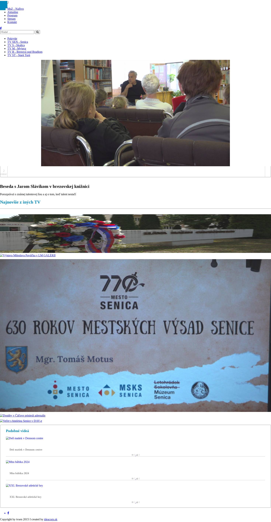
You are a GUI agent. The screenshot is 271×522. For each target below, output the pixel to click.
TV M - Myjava (16, 48)
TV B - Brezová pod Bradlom (24, 51)
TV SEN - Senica (17, 41)
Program (12, 15)
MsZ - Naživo (15, 8)
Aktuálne (12, 12)
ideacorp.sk (50, 519)
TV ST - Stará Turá (18, 55)
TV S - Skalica (16, 45)
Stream (11, 18)
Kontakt (12, 22)
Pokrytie (12, 38)
